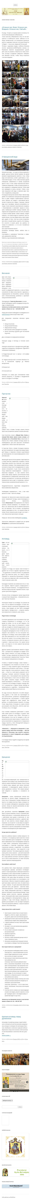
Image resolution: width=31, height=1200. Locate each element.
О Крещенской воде (9, 157)
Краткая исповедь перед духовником (11, 1018)
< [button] (4, 1059)
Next (27, 1082)
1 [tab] (12, 1064)
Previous (4, 1082)
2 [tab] (14, 1064)
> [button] (27, 1059)
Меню (15, 4)
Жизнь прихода (8, 147)
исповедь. (24, 518)
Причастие (6, 394)
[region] (15, 1059)
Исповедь (5, 539)
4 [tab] (18, 1064)
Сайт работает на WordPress (8, 1197)
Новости (14, 147)
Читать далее (6, 1035)
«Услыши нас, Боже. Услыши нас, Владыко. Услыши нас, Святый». (14, 28)
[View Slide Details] (15, 1059)
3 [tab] (16, 1064)
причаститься (6, 314)
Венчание (6, 273)
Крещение (6, 757)
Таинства (19, 147)
